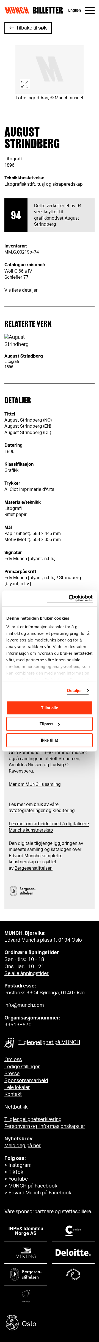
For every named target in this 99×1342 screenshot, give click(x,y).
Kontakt (13, 1094)
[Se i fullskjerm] (49, 69)
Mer (13, 784)
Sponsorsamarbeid (26, 1080)
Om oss (13, 1059)
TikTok (16, 1172)
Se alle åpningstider (26, 973)
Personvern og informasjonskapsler (44, 1126)
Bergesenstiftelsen (34, 868)
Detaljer (74, 690)
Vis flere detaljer (21, 290)
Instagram (20, 1165)
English (74, 10)
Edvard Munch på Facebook (40, 1193)
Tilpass (46, 723)
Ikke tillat (49, 740)
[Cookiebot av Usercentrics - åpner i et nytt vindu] (70, 598)
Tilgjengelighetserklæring (33, 1119)
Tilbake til (31, 28)
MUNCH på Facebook (33, 1186)
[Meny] (90, 10)
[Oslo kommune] (49, 1323)
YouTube (18, 1179)
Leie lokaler (17, 1087)
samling (52, 784)
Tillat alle (49, 707)
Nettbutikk (16, 1107)
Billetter (48, 10)
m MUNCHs (32, 784)
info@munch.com (24, 1005)
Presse (12, 1073)
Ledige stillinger (22, 1066)
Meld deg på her (22, 1145)
